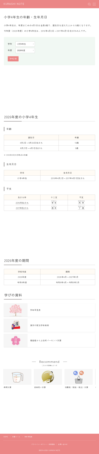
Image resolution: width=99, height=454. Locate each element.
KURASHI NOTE (14, 4)
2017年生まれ (22, 208)
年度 (10, 50)
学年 (10, 43)
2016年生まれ (22, 202)
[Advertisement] (49, 89)
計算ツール (16, 437)
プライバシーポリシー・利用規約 (43, 444)
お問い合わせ (63, 444)
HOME (5, 437)
